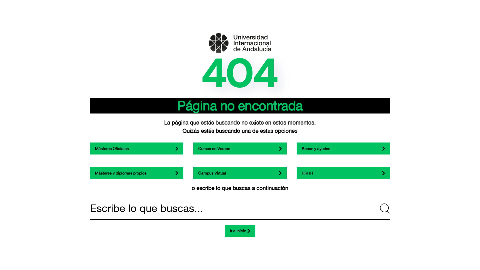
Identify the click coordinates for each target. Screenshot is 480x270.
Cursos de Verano (214, 148)
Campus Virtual (212, 173)
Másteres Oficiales (112, 148)
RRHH (307, 173)
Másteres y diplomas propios (120, 173)
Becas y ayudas (316, 148)
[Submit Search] (385, 208)
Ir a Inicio (238, 230)
